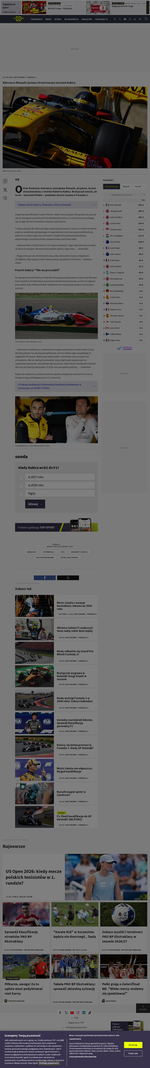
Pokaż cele (133, 1053)
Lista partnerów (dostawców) (82, 1056)
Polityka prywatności (49, 1063)
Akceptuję (133, 1045)
